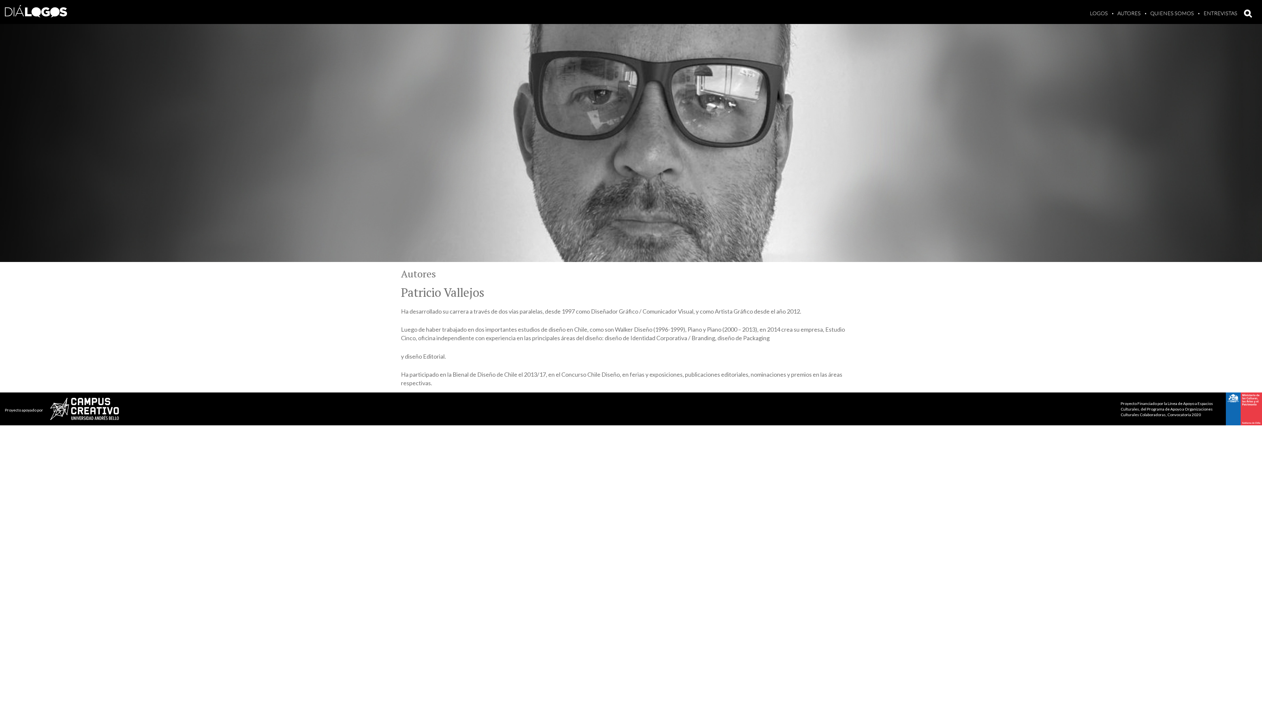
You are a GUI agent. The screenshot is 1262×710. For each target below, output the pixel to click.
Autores (1129, 13)
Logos (1099, 13)
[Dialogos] (36, 9)
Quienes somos (1172, 13)
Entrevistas (1220, 13)
